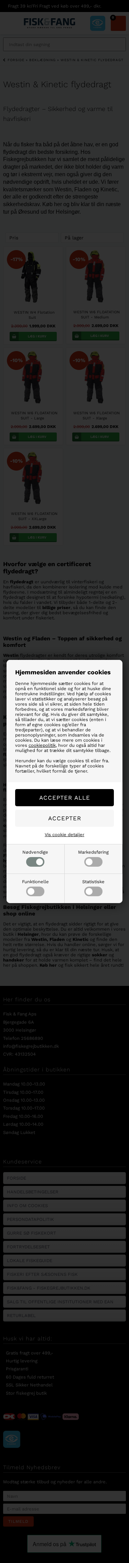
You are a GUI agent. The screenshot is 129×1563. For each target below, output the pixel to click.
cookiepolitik (42, 745)
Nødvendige (35, 852)
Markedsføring (93, 852)
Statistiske (93, 881)
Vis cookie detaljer (64, 834)
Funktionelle (35, 881)
